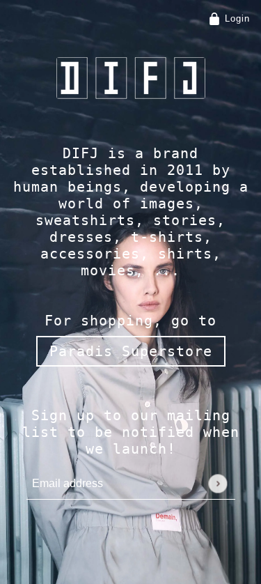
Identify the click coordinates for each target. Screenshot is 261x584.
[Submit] (217, 483)
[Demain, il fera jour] (130, 78)
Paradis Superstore (130, 351)
